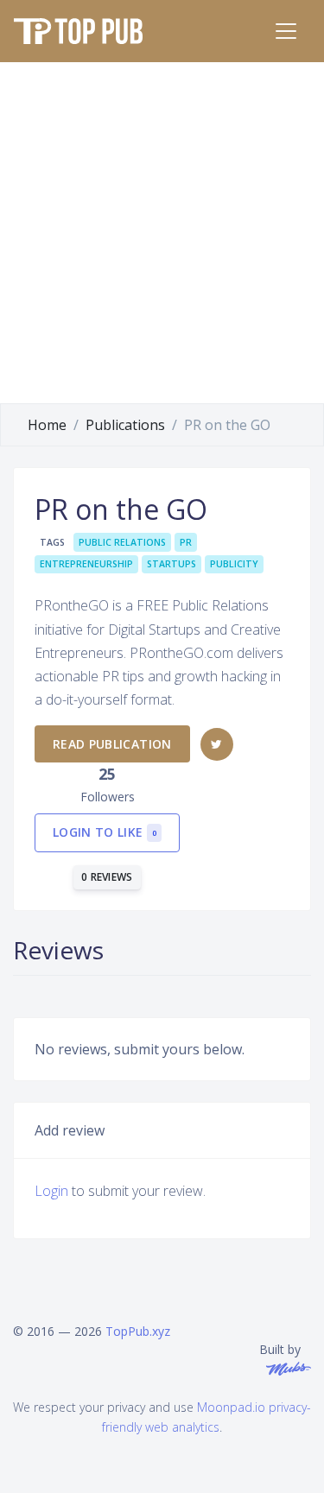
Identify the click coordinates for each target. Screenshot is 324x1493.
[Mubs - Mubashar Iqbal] (285, 1367)
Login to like (104, 832)
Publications (125, 424)
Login (51, 1190)
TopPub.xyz (137, 1331)
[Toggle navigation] (286, 31)
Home (47, 424)
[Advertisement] (162, 233)
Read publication (112, 744)
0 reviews (107, 877)
